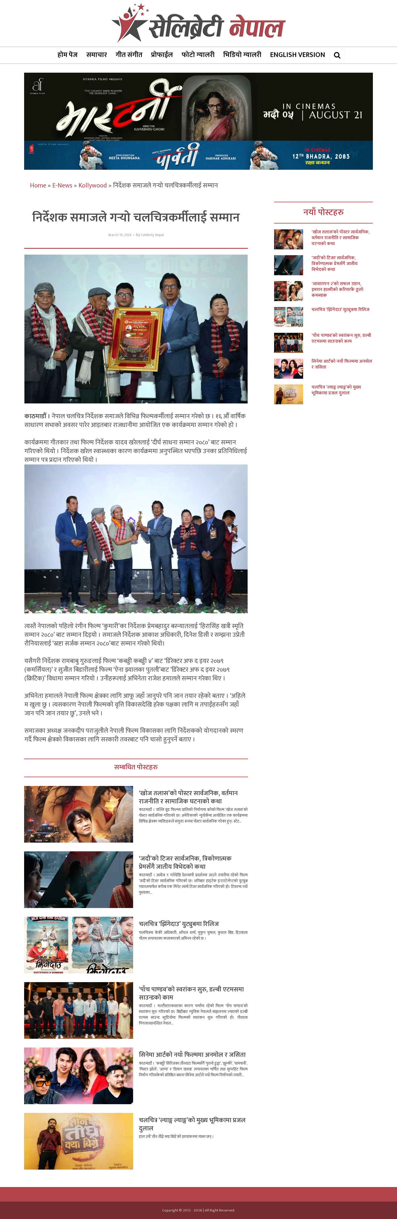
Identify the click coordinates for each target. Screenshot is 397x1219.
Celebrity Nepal (152, 235)
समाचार (96, 55)
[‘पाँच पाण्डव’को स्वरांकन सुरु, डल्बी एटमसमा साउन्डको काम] (293, 343)
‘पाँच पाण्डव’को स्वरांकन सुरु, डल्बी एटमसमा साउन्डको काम (191, 993)
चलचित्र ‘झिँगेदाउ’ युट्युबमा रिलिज (179, 924)
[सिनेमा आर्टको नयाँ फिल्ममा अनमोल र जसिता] (293, 369)
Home (38, 185)
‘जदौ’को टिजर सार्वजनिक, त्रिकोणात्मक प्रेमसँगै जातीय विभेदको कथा (185, 862)
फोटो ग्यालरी (198, 55)
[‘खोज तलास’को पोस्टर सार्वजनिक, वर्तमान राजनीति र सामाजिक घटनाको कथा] (293, 239)
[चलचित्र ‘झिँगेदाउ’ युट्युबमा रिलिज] (293, 317)
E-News (62, 185)
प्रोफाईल (162, 55)
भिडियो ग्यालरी (242, 55)
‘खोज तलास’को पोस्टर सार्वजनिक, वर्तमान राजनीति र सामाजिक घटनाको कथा (188, 797)
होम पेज (68, 55)
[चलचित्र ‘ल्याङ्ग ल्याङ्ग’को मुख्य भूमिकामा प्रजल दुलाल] (293, 395)
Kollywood (92, 185)
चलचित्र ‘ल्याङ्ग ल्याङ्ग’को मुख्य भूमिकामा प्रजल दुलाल (192, 1124)
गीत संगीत (129, 55)
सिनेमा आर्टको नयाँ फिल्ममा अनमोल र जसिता (192, 1055)
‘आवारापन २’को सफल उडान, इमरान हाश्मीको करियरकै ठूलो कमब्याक (337, 290)
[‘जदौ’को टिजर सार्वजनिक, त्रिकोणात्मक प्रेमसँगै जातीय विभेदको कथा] (293, 265)
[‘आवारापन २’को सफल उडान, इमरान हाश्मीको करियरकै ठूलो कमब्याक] (293, 291)
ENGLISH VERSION (297, 55)
